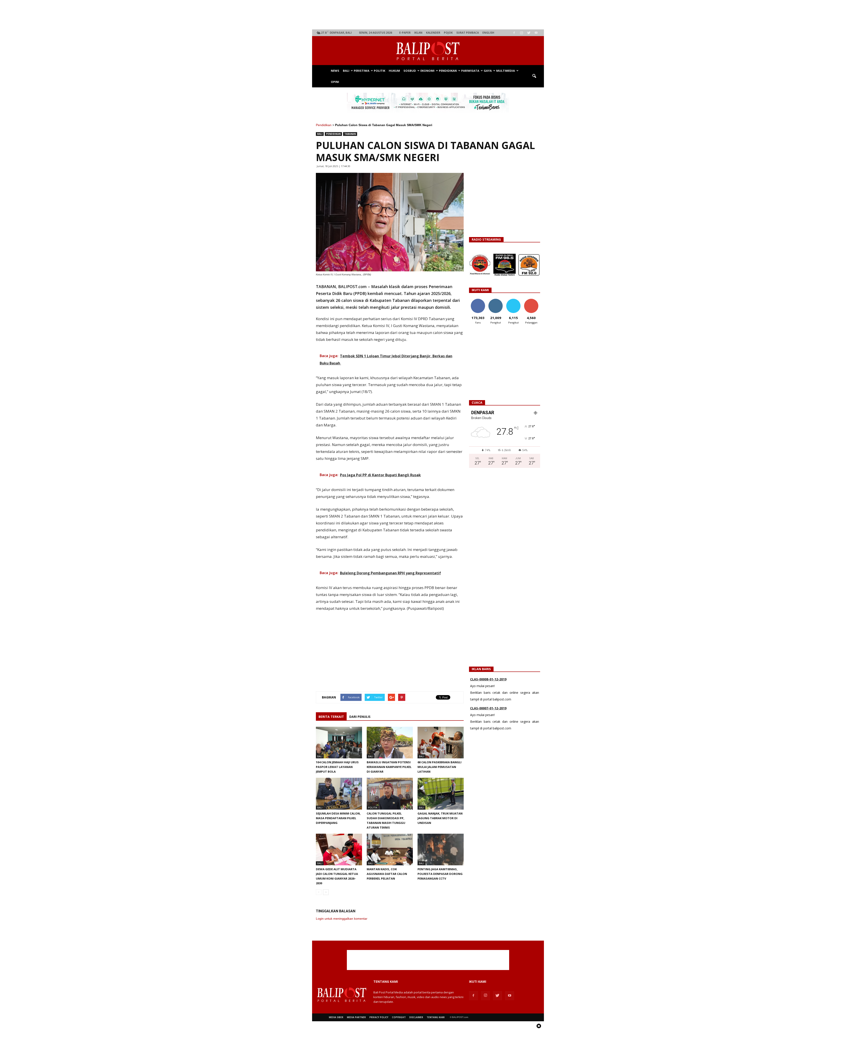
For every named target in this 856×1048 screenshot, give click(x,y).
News (335, 71)
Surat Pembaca (467, 33)
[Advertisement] (428, 15)
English (488, 33)
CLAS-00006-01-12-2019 (488, 708)
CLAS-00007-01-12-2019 (488, 679)
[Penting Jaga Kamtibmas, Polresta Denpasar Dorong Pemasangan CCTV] (441, 849)
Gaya (488, 71)
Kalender (433, 33)
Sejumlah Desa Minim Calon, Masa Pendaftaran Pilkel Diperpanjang (338, 818)
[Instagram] (521, 32)
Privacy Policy (378, 1017)
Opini (335, 82)
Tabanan (350, 133)
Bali (346, 71)
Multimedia (505, 71)
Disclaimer (416, 1017)
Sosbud (409, 71)
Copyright (399, 1017)
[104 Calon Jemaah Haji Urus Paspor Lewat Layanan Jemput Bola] (339, 742)
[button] (534, 76)
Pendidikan (448, 71)
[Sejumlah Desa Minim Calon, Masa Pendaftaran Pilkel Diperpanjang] (339, 793)
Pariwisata (470, 71)
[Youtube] (536, 32)
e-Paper (405, 33)
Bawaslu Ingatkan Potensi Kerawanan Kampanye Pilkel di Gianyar (389, 767)
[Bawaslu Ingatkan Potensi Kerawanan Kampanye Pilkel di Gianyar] (390, 742)
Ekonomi (427, 71)
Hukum (394, 71)
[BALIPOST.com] (428, 51)
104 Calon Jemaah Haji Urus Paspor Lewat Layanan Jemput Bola (337, 767)
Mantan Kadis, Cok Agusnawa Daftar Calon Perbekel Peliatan (387, 873)
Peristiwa (361, 71)
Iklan (418, 33)
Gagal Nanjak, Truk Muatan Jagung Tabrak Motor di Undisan (440, 818)
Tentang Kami (435, 1017)
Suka (477, 300)
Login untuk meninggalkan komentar (341, 918)
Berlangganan (533, 300)
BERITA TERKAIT (331, 716)
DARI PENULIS (359, 716)
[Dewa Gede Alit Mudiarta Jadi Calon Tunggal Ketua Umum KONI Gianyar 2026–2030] (339, 849)
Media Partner (356, 1017)
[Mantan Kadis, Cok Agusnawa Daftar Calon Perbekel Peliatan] (390, 849)
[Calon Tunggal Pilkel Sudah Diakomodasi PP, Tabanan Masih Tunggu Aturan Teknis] (390, 793)
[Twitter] (528, 32)
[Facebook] (514, 32)
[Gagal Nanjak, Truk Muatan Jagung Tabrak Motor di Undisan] (441, 793)
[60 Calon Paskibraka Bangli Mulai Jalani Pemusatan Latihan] (441, 742)
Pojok (448, 33)
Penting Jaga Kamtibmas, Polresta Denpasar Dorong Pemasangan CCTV (440, 873)
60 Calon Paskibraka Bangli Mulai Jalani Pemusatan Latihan (439, 767)
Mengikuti (495, 300)
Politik (379, 71)
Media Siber (336, 1017)
